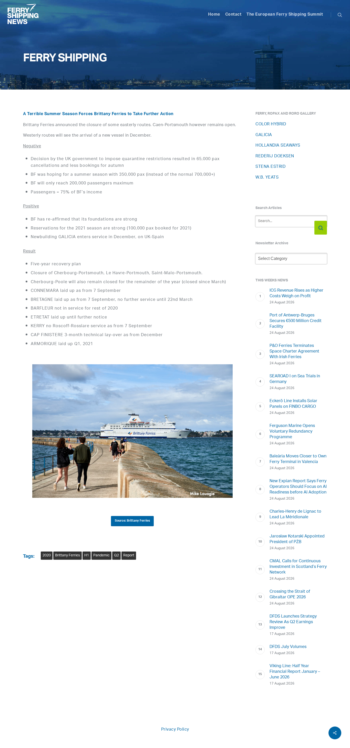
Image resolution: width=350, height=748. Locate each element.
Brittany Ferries (67, 555)
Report (128, 555)
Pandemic (101, 555)
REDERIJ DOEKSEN (274, 156)
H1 (86, 555)
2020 (47, 555)
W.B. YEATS (267, 177)
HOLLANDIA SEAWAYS (277, 145)
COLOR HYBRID (270, 124)
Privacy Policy (175, 729)
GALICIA (263, 135)
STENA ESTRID (270, 167)
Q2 (116, 555)
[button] (132, 521)
